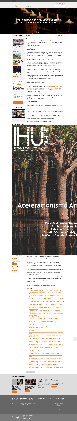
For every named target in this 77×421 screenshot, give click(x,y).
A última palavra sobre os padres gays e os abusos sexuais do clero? (43, 347)
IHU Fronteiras (22, 402)
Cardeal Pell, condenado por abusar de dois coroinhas (40, 316)
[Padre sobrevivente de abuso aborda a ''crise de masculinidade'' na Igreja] (34, 35)
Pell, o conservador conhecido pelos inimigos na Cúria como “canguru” (44, 326)
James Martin (53, 271)
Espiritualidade (59, 398)
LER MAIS (15, 51)
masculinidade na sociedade (50, 167)
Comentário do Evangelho (59, 399)
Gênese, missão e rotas (16, 399)
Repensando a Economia (24, 403)
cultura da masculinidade (55, 93)
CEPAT (13, 403)
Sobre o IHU (15, 398)
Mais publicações (40, 399)
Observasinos (22, 399)
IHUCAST (30, 404)
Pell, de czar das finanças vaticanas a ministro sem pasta (41, 321)
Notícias (31, 398)
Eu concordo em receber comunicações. (18, 97)
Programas (23, 398)
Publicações (41, 398)
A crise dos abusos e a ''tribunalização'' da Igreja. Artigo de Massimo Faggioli (45, 290)
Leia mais (14, 258)
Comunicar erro (30, 372)
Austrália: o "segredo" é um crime (36, 327)
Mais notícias (31, 399)
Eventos (48, 398)
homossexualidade (47, 178)
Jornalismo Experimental (33, 403)
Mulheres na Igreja (58, 409)
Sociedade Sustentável (24, 404)
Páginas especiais (32, 402)
